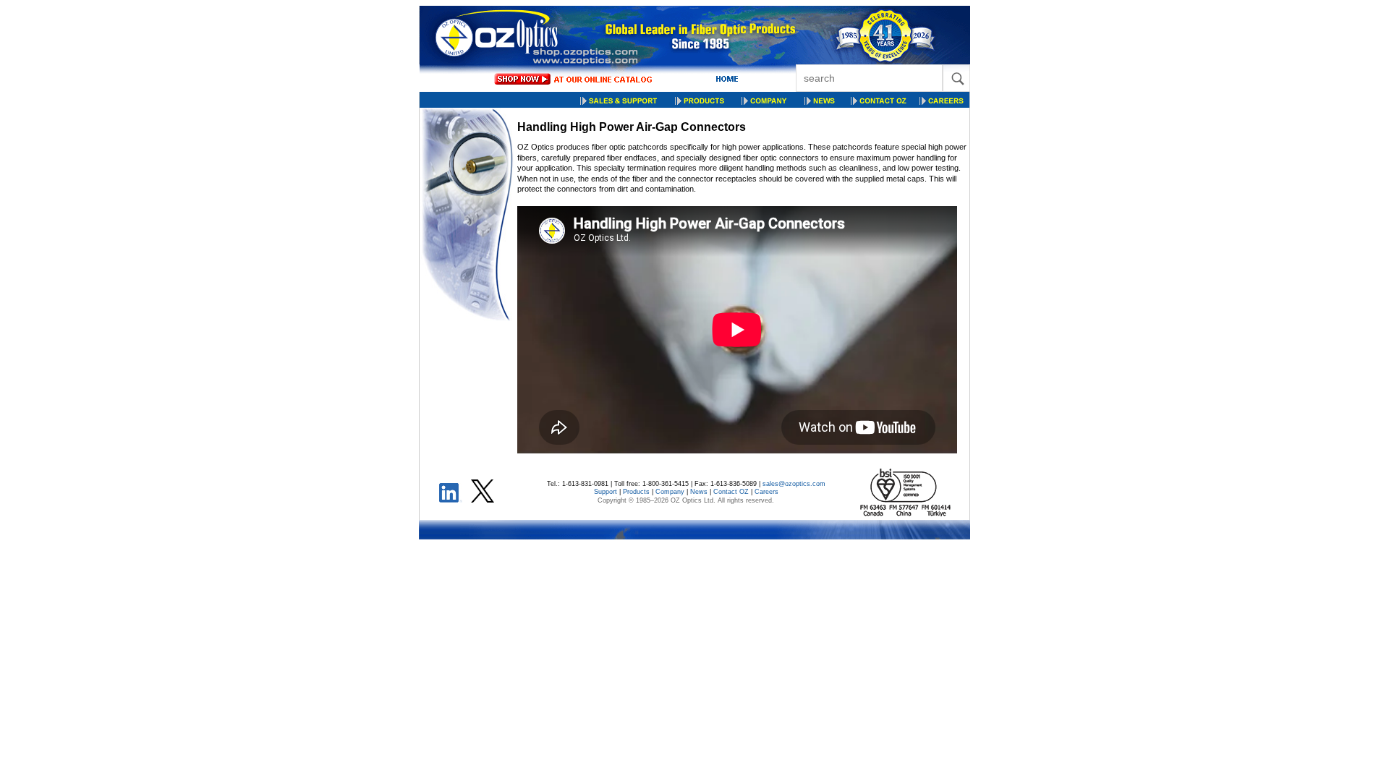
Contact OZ (731, 491)
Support (605, 491)
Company (669, 491)
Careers (766, 491)
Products (636, 491)
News (699, 491)
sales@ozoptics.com (794, 483)
